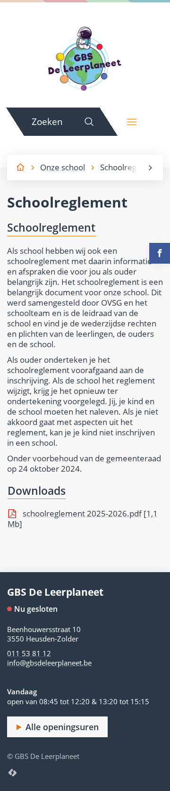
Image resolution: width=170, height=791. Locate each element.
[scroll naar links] (150, 167)
